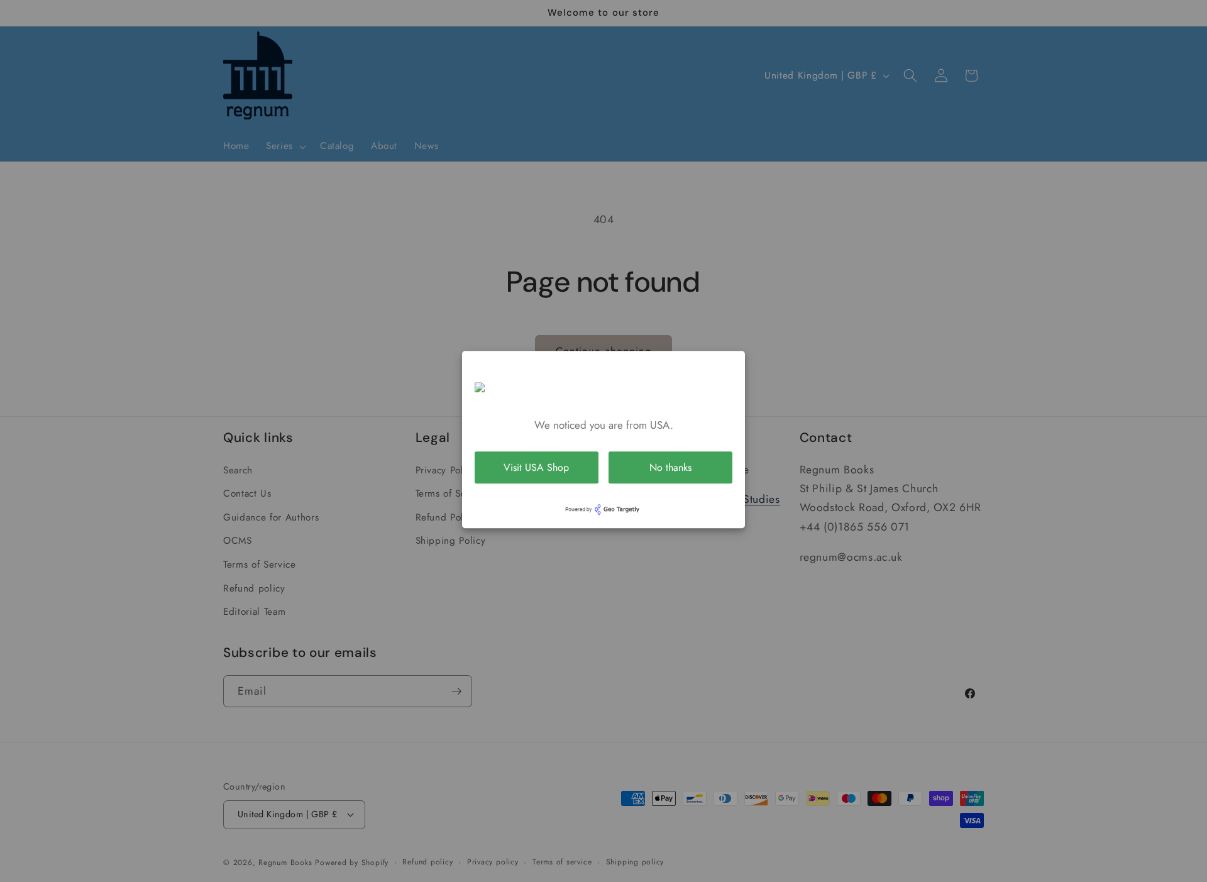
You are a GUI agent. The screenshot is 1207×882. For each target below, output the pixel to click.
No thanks (670, 467)
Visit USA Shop (536, 467)
